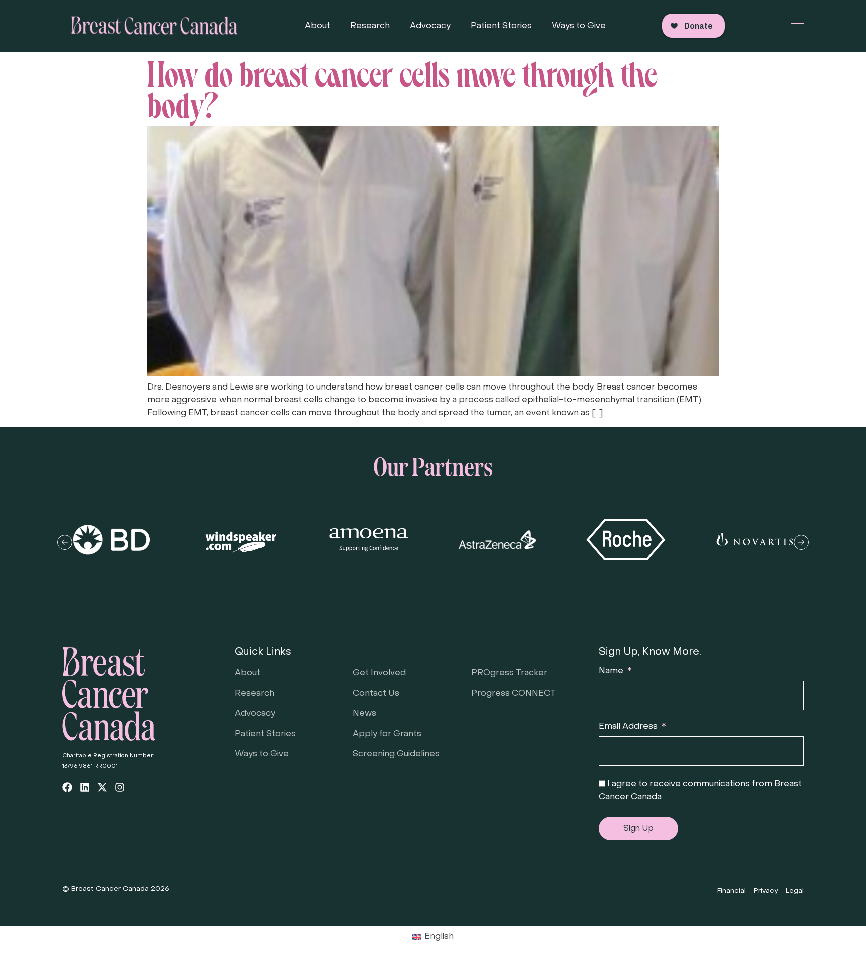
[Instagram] (120, 787)
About (317, 26)
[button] (64, 542)
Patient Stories (501, 26)
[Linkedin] (85, 787)
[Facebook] (67, 787)
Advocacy (430, 26)
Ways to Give (579, 26)
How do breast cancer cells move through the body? (402, 86)
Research (370, 26)
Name (612, 671)
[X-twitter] (102, 787)
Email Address (629, 727)
